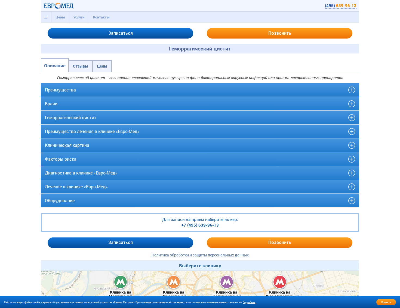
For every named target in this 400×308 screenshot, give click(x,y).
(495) (340, 5)
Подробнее (249, 302)
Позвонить (279, 33)
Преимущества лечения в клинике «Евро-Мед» (92, 131)
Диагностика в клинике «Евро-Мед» (81, 173)
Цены (60, 17)
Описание (55, 65)
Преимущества (60, 90)
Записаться (120, 33)
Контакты (101, 17)
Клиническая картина (67, 145)
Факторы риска (60, 159)
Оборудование (60, 200)
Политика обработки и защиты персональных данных (200, 255)
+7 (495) (200, 225)
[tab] (46, 17)
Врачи (51, 103)
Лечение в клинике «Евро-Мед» (76, 186)
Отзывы (80, 66)
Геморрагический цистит (70, 117)
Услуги (78, 17)
